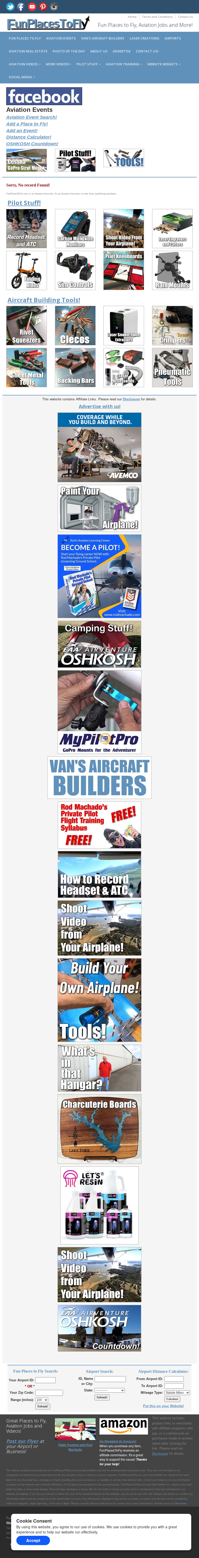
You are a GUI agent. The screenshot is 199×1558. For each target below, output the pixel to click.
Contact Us (185, 17)
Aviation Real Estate (28, 51)
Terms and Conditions (157, 17)
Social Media (21, 77)
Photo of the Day (69, 51)
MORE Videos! (57, 64)
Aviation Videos (24, 64)
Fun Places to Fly (25, 38)
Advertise (122, 51)
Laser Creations (144, 38)
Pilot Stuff (87, 64)
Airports (173, 38)
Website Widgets (163, 64)
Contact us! (147, 51)
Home (132, 17)
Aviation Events (61, 38)
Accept (33, 1540)
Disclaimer (180, 1503)
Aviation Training (123, 64)
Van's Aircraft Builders (102, 38)
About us (99, 51)
